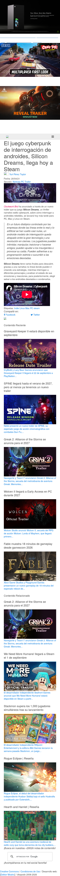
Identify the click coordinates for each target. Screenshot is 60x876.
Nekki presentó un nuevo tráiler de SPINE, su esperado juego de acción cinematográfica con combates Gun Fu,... (26, 428)
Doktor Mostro (7, 874)
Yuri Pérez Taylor (17, 174)
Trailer (28, 181)
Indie (16, 308)
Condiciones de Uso (30, 871)
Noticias (16, 181)
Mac (27, 308)
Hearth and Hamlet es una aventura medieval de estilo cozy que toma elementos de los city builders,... (30, 843)
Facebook (10, 314)
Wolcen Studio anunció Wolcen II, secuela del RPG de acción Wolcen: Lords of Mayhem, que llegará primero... (28, 533)
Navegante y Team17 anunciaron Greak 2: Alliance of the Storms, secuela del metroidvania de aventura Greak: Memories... (30, 481)
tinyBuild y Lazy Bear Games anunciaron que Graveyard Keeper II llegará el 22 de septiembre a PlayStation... (28, 373)
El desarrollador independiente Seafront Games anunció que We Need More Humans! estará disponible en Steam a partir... (27, 695)
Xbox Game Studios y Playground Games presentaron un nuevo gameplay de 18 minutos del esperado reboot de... (29, 585)
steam (37, 308)
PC (22, 181)
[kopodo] (7, 137)
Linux (22, 308)
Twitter (36, 314)
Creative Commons (9, 871)
